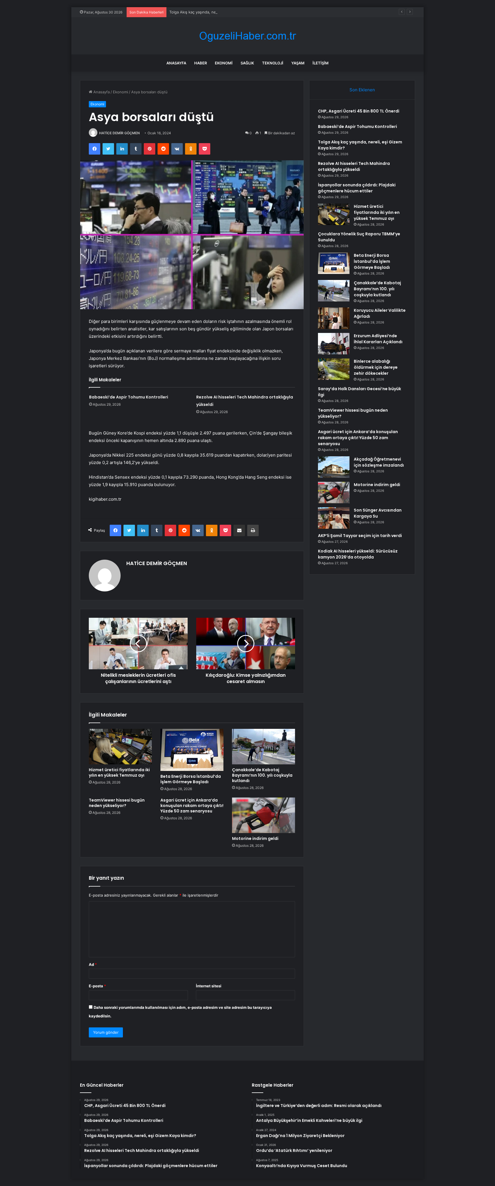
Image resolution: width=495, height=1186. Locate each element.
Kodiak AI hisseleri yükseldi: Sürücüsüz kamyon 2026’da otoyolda (358, 554)
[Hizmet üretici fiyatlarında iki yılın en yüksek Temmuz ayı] (120, 746)
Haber (200, 63)
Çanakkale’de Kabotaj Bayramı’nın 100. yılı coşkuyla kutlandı (262, 775)
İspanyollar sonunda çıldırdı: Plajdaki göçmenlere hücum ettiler (357, 188)
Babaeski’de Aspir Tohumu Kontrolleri (128, 397)
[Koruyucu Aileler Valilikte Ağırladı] (333, 318)
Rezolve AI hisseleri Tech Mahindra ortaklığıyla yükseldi (354, 166)
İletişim (321, 63)
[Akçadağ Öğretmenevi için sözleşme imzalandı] (333, 467)
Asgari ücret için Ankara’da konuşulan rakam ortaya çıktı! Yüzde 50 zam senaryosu (191, 805)
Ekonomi (224, 63)
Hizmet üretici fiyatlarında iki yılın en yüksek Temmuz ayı (119, 772)
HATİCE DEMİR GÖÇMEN (119, 133)
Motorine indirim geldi (255, 838)
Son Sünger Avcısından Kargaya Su (378, 513)
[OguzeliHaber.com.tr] (247, 36)
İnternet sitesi (208, 986)
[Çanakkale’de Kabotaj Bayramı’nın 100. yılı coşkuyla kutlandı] (263, 746)
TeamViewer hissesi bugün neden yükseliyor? (117, 802)
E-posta (97, 986)
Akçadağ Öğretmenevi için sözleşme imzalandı (379, 462)
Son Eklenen (362, 89)
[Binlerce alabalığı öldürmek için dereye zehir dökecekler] (333, 369)
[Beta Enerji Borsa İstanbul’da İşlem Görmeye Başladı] (191, 750)
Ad (93, 964)
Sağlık (247, 63)
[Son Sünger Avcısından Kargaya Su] (333, 518)
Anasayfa (176, 63)
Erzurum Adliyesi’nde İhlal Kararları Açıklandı (378, 339)
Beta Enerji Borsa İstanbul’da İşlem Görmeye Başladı (190, 779)
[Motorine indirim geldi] (263, 815)
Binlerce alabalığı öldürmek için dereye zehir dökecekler (376, 367)
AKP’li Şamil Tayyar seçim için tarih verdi (360, 535)
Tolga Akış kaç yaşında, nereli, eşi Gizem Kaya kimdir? (216, 12)
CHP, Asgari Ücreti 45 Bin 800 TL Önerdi (358, 111)
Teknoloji (272, 63)
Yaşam (298, 63)
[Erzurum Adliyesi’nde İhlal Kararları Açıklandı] (333, 343)
